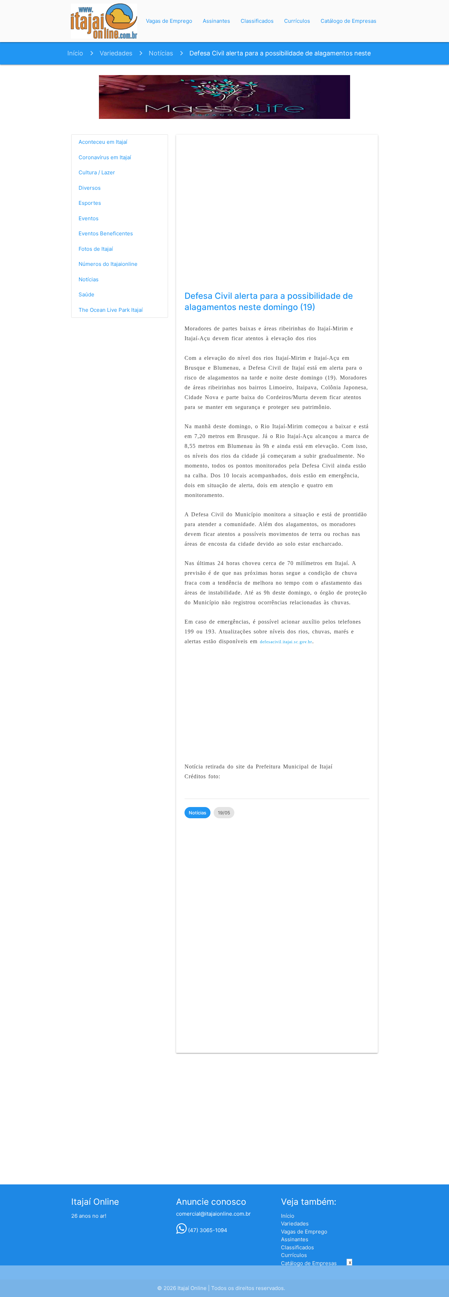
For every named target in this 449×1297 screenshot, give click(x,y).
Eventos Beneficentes (106, 233)
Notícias (161, 53)
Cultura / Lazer (97, 172)
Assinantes (216, 21)
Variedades (116, 53)
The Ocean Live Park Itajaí (111, 310)
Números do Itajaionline (108, 264)
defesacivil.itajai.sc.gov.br (286, 641)
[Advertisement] (277, 709)
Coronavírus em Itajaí (105, 157)
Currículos (297, 21)
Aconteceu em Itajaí (103, 142)
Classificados (257, 21)
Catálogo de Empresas (348, 21)
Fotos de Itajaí (96, 249)
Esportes (90, 203)
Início (75, 53)
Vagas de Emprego (169, 21)
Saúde (86, 294)
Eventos (89, 218)
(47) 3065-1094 (207, 1230)
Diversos (90, 187)
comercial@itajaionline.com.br (213, 1213)
